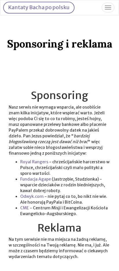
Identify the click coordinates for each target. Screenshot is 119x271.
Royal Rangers (34, 161)
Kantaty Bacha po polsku (39, 7)
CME (24, 208)
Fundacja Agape (35, 179)
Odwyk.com (32, 196)
